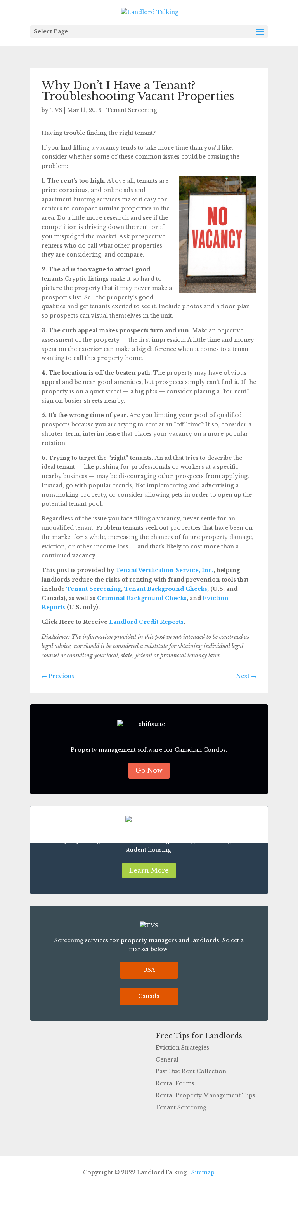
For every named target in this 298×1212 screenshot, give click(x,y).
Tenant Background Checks (165, 588)
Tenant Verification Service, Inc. (164, 570)
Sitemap (203, 1172)
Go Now (149, 770)
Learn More (149, 870)
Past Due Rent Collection (191, 1071)
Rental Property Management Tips (205, 1095)
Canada (148, 996)
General (167, 1059)
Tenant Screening (131, 110)
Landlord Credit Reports (146, 621)
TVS (56, 110)
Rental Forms (175, 1083)
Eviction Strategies (182, 1047)
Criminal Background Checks (142, 598)
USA (149, 969)
